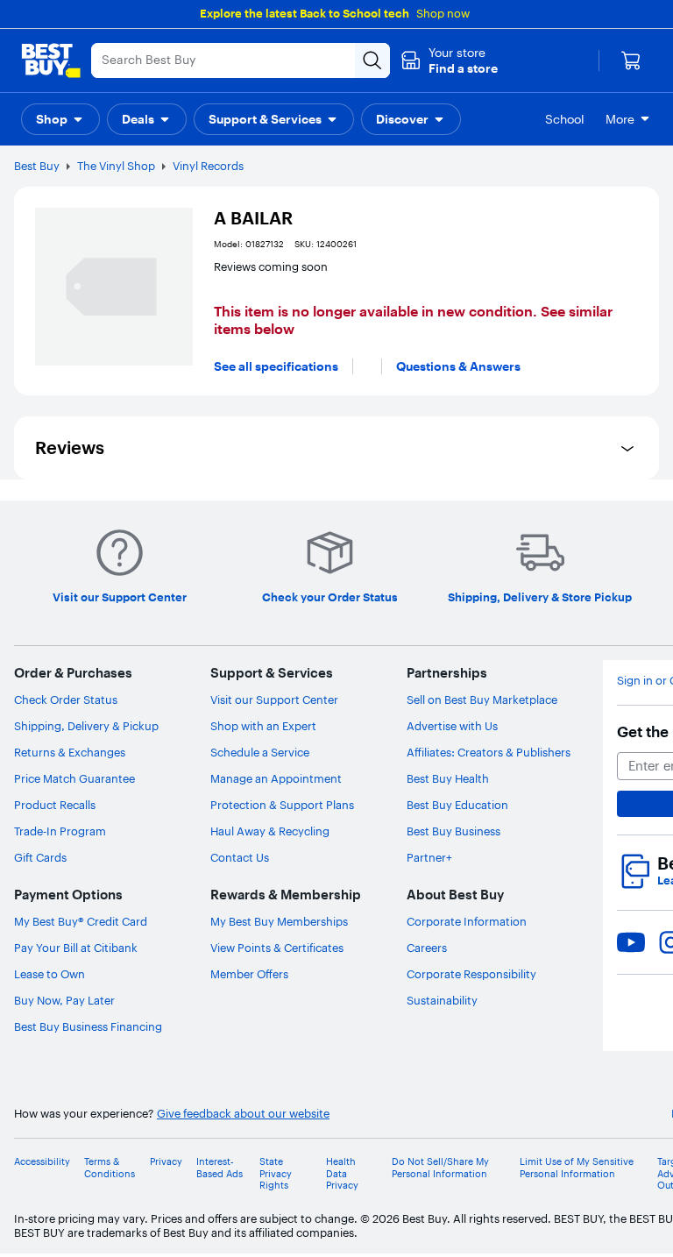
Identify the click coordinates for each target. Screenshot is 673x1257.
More (620, 119)
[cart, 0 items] (630, 60)
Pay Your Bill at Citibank (76, 948)
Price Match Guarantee (74, 778)
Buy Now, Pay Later (64, 1000)
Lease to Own (49, 974)
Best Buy (37, 166)
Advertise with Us (452, 726)
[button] (449, 60)
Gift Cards (40, 857)
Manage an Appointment (276, 778)
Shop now (443, 13)
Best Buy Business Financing (88, 1026)
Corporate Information (467, 921)
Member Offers (249, 974)
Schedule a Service (259, 752)
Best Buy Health (448, 778)
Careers (427, 948)
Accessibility (42, 1162)
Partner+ (429, 857)
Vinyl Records (208, 166)
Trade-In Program (60, 831)
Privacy (166, 1162)
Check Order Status (65, 699)
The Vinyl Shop (116, 166)
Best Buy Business (453, 831)
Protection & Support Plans (282, 805)
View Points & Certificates (277, 948)
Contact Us (239, 857)
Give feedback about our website (243, 1113)
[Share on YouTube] (631, 942)
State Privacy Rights (275, 1173)
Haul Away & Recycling (269, 831)
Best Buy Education (457, 805)
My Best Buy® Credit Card (80, 921)
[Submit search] (372, 60)
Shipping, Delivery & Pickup (86, 726)
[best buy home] (51, 60)
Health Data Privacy (342, 1173)
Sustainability (442, 1000)
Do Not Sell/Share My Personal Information (440, 1167)
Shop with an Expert (263, 726)
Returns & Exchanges (69, 752)
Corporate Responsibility (471, 974)
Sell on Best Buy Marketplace (482, 699)
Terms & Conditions (109, 1167)
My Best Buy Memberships (279, 921)
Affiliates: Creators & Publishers (488, 752)
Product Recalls (55, 805)
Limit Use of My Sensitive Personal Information (577, 1167)
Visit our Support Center (274, 699)
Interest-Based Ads (219, 1167)
